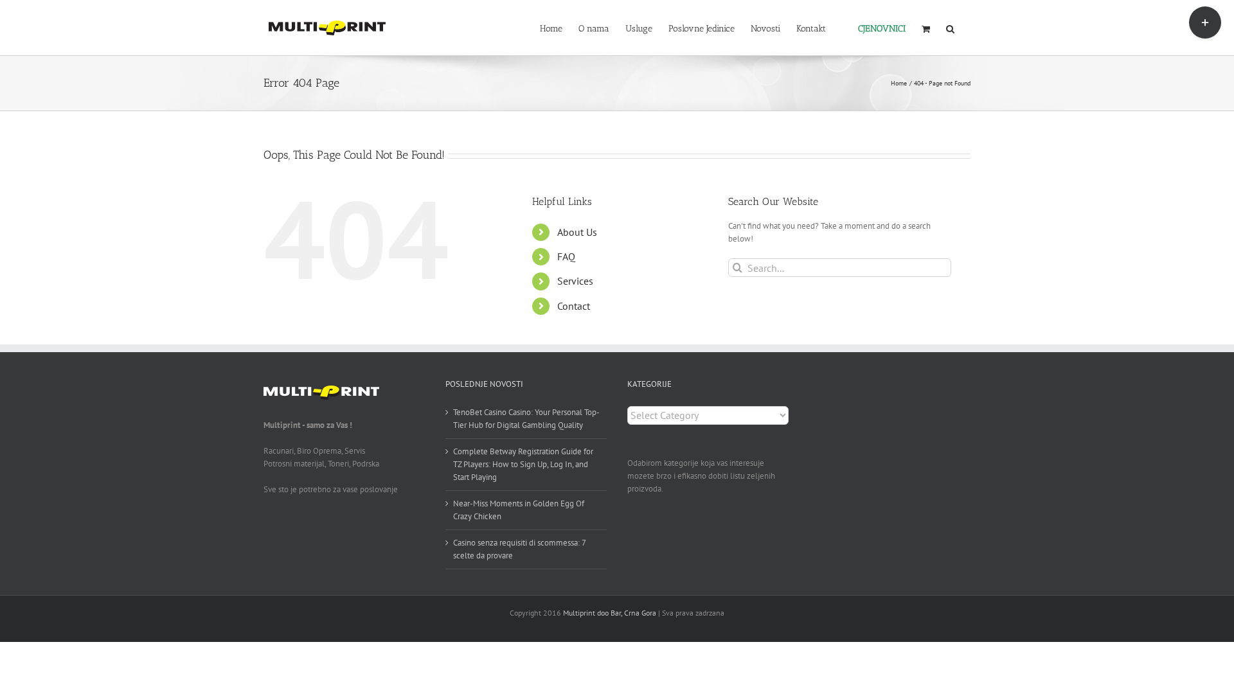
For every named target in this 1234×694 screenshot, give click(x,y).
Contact (573, 305)
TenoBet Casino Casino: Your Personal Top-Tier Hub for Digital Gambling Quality (526, 419)
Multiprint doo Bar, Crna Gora (609, 613)
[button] (950, 27)
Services (575, 280)
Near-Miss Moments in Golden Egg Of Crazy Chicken (518, 510)
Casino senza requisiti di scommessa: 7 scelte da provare (519, 549)
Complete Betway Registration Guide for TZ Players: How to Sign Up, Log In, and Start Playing (523, 464)
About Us (577, 232)
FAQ (566, 256)
